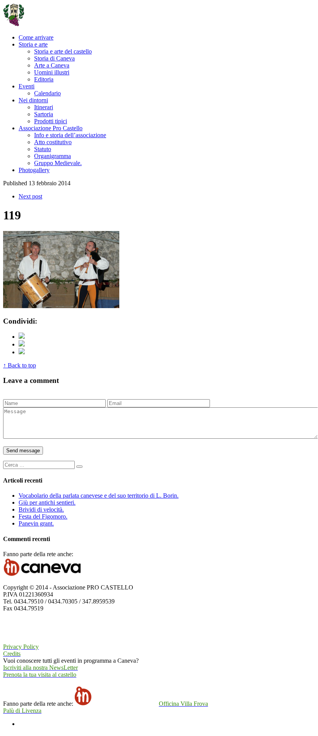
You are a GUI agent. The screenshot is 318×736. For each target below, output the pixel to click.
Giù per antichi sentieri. (47, 502)
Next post (30, 196)
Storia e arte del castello (63, 51)
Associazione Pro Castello (51, 128)
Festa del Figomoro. (43, 516)
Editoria (43, 79)
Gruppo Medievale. (58, 163)
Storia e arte (33, 44)
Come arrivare (36, 37)
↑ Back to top (19, 365)
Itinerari (43, 107)
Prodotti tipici (50, 121)
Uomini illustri (51, 72)
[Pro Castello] (41, 24)
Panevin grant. (36, 523)
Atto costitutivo (53, 142)
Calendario (47, 93)
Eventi (26, 86)
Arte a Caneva (51, 65)
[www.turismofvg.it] (32, 639)
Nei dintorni (33, 100)
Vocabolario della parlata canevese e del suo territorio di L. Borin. (99, 495)
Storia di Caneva (54, 58)
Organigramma (52, 156)
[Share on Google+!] (22, 352)
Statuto (42, 149)
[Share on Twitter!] (22, 336)
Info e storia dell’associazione (70, 135)
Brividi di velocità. (41, 509)
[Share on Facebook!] (22, 344)
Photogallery (34, 170)
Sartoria (43, 114)
